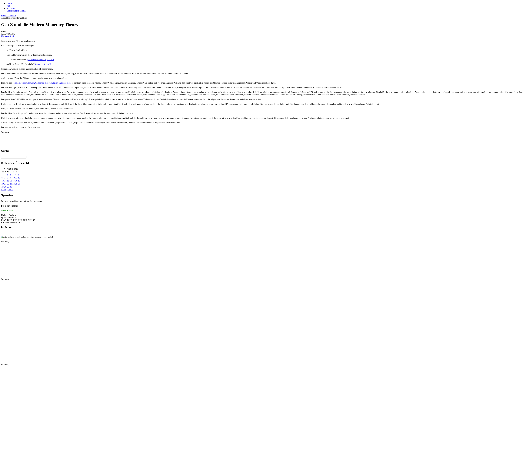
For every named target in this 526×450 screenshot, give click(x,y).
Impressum (11, 8)
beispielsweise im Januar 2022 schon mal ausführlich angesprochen (41, 83)
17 (13, 181)
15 (8, 181)
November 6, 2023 (43, 64)
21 (5, 184)
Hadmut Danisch (8, 15)
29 (8, 187)
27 (3, 187)
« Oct (3, 189)
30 (11, 187)
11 (16, 178)
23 (11, 184)
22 (8, 184)
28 (5, 187)
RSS (9, 6)
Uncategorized (7, 36)
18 (16, 181)
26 (19, 184)
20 (3, 184)
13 (3, 181)
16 (11, 181)
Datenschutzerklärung (16, 11)
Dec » (10, 189)
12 (19, 178)
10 (13, 178)
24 (13, 184)
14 (5, 181)
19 (19, 181)
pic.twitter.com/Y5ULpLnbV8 (40, 59)
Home (9, 3)
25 (16, 184)
